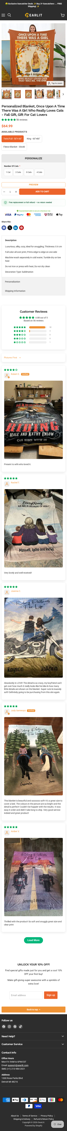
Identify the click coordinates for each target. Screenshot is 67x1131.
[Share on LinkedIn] (15, 227)
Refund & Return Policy (44, 1119)
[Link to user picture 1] (33, 419)
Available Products (14, 132)
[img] (10, 370)
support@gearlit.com (18, 1065)
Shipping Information (15, 291)
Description (11, 240)
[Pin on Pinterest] (21, 227)
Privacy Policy (47, 1116)
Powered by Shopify (33, 1125)
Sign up (51, 995)
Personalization (12, 281)
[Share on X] (9, 227)
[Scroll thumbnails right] (62, 94)
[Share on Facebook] (4, 227)
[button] (9, 119)
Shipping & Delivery (21, 1119)
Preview (33, 184)
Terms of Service (29, 1116)
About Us (15, 1116)
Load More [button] (33, 940)
